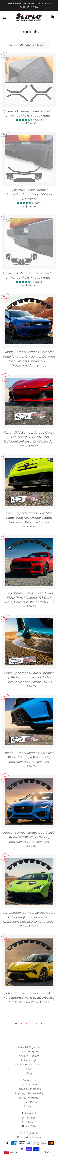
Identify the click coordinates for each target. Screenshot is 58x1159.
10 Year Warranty (29, 1097)
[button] (23, 119)
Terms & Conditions (29, 1088)
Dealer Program (29, 1051)
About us (29, 1106)
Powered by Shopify (29, 1137)
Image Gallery (29, 1084)
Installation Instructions (29, 1064)
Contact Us (29, 1080)
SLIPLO (33, 1133)
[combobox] (11, 1152)
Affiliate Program (29, 1055)
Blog (29, 1073)
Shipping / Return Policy (29, 1093)
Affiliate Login (29, 1060)
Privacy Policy (29, 1101)
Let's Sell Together (29, 1047)
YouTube (30, 1126)
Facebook (30, 1113)
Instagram (30, 1121)
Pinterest (30, 1117)
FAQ (29, 1068)
